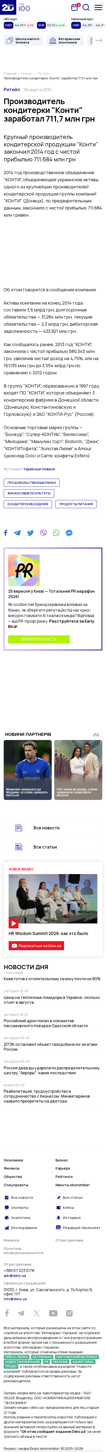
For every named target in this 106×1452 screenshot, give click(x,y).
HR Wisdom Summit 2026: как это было (48, 933)
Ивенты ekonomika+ (72, 1185)
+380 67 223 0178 (19, 1271)
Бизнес (61, 1160)
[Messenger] (69, 533)
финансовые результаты (29, 493)
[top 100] (24, 7)
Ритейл (12, 89)
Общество (13, 1176)
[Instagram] (69, 1313)
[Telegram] (17, 533)
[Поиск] (86, 7)
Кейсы (68, 1207)
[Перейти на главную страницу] (8, 7)
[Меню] (98, 7)
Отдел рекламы (69, 1240)
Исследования (24, 1227)
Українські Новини (39, 469)
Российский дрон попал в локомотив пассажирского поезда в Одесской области (46, 1023)
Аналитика (20, 1217)
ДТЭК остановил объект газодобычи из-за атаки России (50, 1047)
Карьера (62, 1168)
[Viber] (43, 533)
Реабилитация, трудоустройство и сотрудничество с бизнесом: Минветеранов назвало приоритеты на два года (47, 1096)
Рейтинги (64, 1176)
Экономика (13, 1160)
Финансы (11, 1168)
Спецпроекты (16, 1185)
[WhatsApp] (56, 533)
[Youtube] (53, 1313)
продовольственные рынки (32, 483)
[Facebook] (5, 533)
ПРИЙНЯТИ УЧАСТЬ (39, 639)
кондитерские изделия (28, 504)
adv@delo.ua (15, 1275)
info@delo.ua (15, 1299)
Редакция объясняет (82, 1227)
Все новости (47, 828)
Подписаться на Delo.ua (39, 945)
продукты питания (76, 504)
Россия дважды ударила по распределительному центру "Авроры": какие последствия (52, 1070)
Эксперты (19, 1207)
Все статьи (45, 847)
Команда (11, 1240)
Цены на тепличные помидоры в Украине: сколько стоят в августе (52, 1000)
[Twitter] (30, 533)
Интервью (72, 1217)
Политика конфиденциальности (23, 1250)
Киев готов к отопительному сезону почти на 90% (52, 978)
